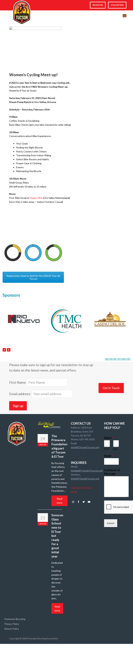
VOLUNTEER (117, 5)
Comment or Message (112, 471)
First (106, 449)
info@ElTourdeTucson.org (85, 447)
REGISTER (98, 5)
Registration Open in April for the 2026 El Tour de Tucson (33, 277)
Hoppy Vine (36, 197)
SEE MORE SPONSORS (117, 358)
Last (115, 449)
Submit (110, 523)
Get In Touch (111, 388)
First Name (17, 382)
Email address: (20, 394)
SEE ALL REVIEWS (120, 264)
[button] (124, 15)
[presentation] (4, 350)
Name (108, 437)
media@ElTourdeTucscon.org (87, 470)
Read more (59, 500)
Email (108, 455)
